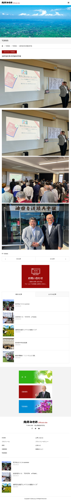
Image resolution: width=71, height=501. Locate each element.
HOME (4, 438)
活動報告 (4, 449)
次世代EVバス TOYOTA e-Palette (25, 317)
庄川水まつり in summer (22, 304)
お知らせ (38, 445)
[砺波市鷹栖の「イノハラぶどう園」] (8, 356)
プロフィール (6, 441)
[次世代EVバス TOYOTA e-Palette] (8, 317)
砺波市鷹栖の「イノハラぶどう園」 (25, 355)
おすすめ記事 (52, 294)
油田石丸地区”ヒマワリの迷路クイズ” (26, 329)
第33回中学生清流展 (21, 342)
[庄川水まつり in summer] (8, 305)
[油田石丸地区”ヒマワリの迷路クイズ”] (8, 330)
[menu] (68, 2)
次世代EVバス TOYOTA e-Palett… (25, 473)
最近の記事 (19, 294)
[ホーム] (2, 46)
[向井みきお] (11, 3)
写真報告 (13, 52)
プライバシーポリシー (42, 441)
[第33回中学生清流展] (8, 343)
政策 (3, 445)
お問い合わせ (39, 438)
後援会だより (39, 449)
